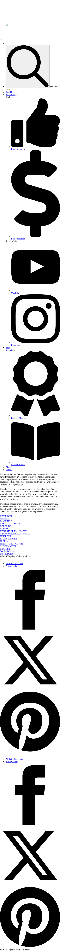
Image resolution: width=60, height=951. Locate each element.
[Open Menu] (1, 39)
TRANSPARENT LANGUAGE (15, 534)
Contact (9, 469)
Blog (8, 347)
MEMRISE (5, 518)
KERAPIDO (6, 526)
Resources (10, 94)
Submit (9, 350)
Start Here (10, 92)
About (8, 467)
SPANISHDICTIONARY (11, 544)
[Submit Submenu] (13, 350)
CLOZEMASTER (8, 546)
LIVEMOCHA (7, 516)
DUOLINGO (6, 521)
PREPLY (4, 541)
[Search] (28, 66)
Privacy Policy (12, 566)
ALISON (4, 528)
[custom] (30, 752)
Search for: (54, 86)
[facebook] (30, 629)
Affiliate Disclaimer (14, 563)
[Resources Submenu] (16, 95)
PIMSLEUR (5, 536)
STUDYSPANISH (8, 539)
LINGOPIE (5, 549)
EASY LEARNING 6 (10, 523)
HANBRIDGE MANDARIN (13, 531)
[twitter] (30, 689)
